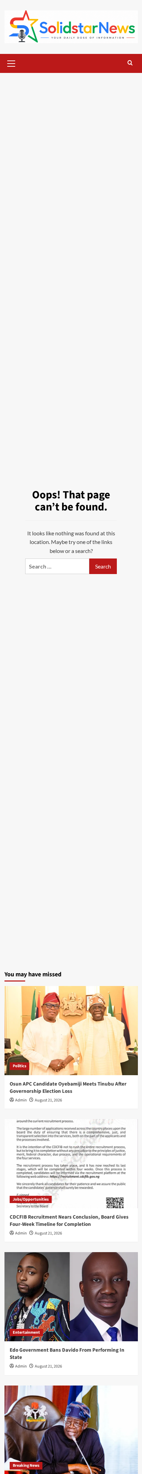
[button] (11, 62)
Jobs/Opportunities (31, 1199)
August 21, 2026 (48, 1100)
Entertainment (26, 1332)
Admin (21, 1100)
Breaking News (26, 1465)
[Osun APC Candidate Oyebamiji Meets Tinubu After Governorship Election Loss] (71, 1030)
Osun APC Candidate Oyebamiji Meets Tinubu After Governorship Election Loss (68, 1087)
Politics (19, 1066)
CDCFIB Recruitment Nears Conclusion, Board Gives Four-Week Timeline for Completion (69, 1220)
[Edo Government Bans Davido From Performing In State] (71, 1296)
